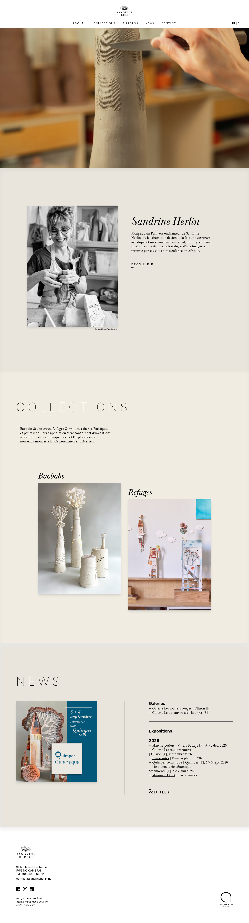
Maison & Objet (163, 775)
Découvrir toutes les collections (40, 460)
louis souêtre (40, 901)
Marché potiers (163, 745)
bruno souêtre (34, 898)
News (150, 23)
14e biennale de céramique (171, 767)
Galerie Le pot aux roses (170, 712)
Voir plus (159, 792)
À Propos (130, 23)
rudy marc (29, 905)
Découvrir (142, 264)
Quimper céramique (167, 762)
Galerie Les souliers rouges (171, 708)
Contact (168, 23)
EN (239, 23)
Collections (105, 23)
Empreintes (160, 758)
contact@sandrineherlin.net (34, 878)
